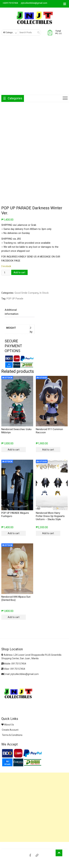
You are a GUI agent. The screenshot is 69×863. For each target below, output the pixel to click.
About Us (9, 724)
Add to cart (19, 272)
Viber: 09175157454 (14, 668)
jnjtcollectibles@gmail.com (33, 3)
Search (37, 33)
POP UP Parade (15, 298)
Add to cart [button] (13, 449)
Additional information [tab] (11, 311)
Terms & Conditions (11, 735)
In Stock (44, 292)
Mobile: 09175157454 (14, 663)
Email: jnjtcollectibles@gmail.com (21, 674)
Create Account (9, 729)
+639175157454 (10, 3)
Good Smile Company (26, 292)
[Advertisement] (34, 68)
